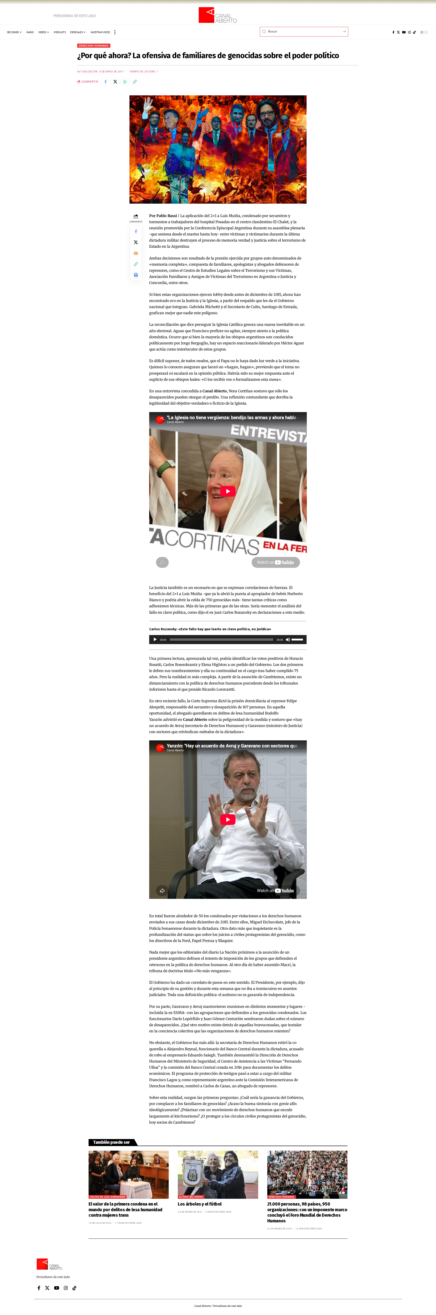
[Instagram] (409, 32)
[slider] (298, 639)
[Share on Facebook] (105, 81)
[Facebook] (393, 32)
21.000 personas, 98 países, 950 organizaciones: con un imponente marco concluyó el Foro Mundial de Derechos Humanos (307, 1212)
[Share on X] (115, 81)
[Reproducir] (155, 639)
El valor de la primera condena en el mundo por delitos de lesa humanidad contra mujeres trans (125, 1209)
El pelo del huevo (191, 1196)
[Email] (135, 252)
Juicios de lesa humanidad (107, 1196)
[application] (228, 639)
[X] (398, 32)
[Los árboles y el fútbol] (218, 1175)
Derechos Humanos (94, 45)
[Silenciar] (288, 639)
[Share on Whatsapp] (124, 81)
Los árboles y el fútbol (200, 1204)
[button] (115, 32)
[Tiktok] (414, 32)
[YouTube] (404, 32)
